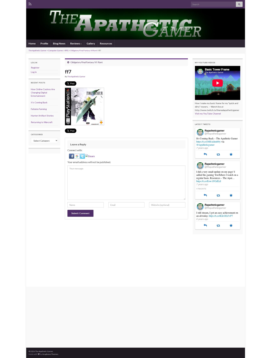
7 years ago (202, 147)
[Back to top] (264, 351)
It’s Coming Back (39, 102)
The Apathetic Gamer (37, 50)
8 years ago (202, 219)
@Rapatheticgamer (215, 133)
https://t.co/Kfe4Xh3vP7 (221, 215)
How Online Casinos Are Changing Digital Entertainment (43, 92)
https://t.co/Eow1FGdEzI (208, 181)
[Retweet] (218, 154)
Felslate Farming (39, 109)
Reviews (75, 43)
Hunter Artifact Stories (42, 115)
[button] (71, 155)
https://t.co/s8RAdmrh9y (208, 141)
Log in (34, 72)
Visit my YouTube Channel (208, 113)
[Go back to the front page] (135, 24)
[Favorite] (231, 154)
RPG (67, 50)
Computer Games (55, 50)
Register (35, 67)
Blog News (59, 43)
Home (32, 43)
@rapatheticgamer (205, 144)
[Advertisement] (135, 259)
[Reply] (205, 154)
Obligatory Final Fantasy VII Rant (83, 50)
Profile (44, 43)
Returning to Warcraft (42, 122)
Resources (106, 43)
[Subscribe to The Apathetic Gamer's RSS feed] (30, 3)
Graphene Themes (50, 354)
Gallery (91, 43)
